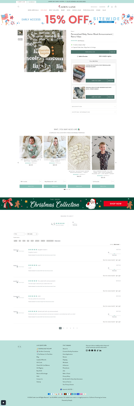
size (20, 240)
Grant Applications (68, 354)
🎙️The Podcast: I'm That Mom (44, 354)
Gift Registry (40, 368)
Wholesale (94, 7)
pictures (37, 240)
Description (77, 106)
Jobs (64, 371)
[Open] (3, 402)
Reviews (65, 357)
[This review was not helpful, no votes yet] (119, 260)
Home (98, 10)
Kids (68, 10)
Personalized (88, 10)
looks (24, 240)
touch (32, 240)
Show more (57, 241)
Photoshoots (66, 368)
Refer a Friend (66, 373)
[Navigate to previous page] (57, 328)
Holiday (44, 10)
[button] (45, 31)
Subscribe (102, 7)
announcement (50, 240)
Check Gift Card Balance (43, 365)
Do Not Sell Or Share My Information (73, 379)
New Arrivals (33, 10)
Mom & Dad (77, 10)
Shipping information (81, 112)
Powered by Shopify (67, 400)
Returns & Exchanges (42, 373)
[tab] (21, 2)
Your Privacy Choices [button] (68, 384)
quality (15, 240)
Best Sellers (54, 10)
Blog (38, 357)
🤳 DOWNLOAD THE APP (44, 349)
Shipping (65, 360)
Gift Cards (39, 362)
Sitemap (39, 382)
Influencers (65, 365)
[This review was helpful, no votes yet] (116, 260)
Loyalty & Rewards (41, 360)
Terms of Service (67, 382)
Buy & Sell (39, 371)
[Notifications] (108, 7)
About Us (65, 349)
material (43, 240)
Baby (63, 10)
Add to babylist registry (105, 56)
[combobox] (19, 234)
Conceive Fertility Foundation (70, 351)
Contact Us (40, 379)
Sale (104, 10)
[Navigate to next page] (77, 328)
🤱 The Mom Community (43, 351)
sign (28, 240)
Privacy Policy (66, 376)
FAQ (38, 376)
